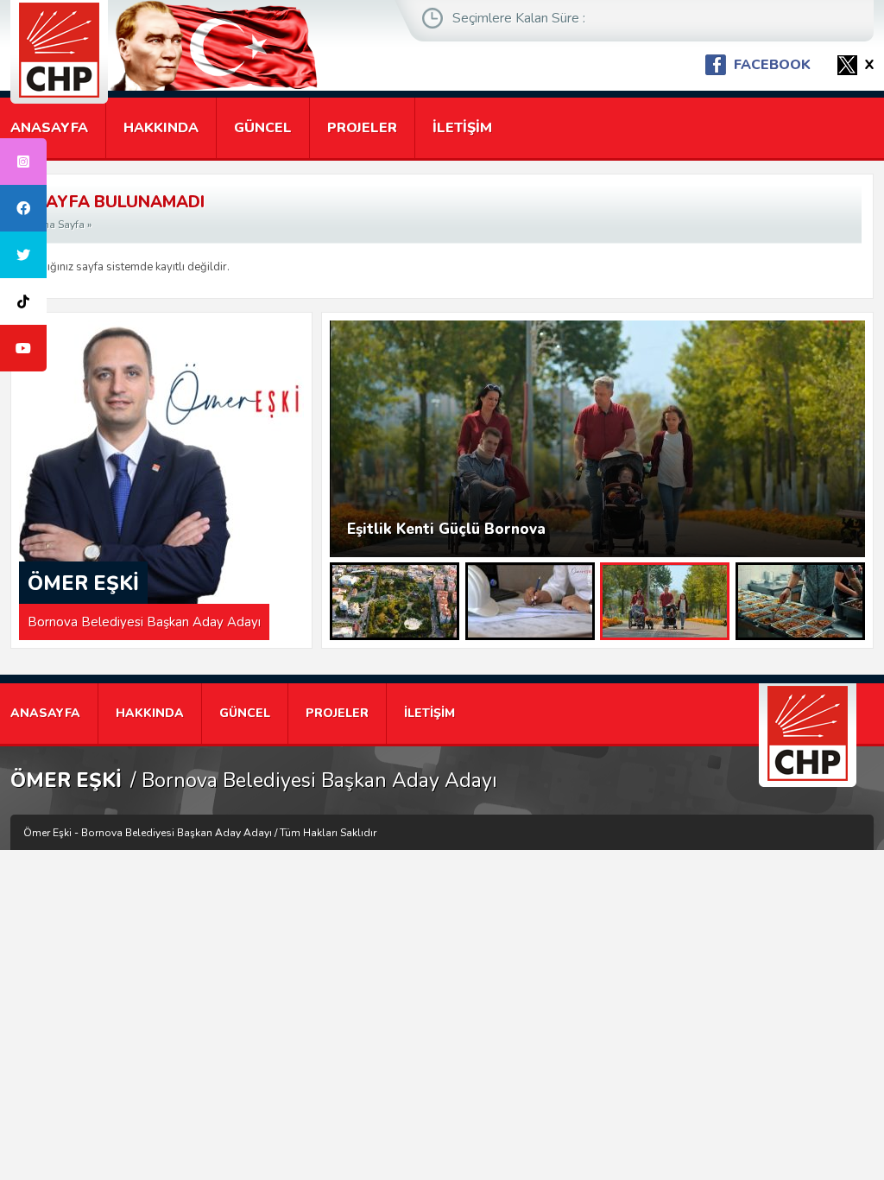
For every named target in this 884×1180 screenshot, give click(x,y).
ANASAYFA (49, 127)
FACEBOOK (772, 64)
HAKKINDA (161, 127)
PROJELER (362, 127)
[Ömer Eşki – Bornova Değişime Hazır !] (59, 52)
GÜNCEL (263, 127)
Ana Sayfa (60, 225)
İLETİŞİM (462, 127)
